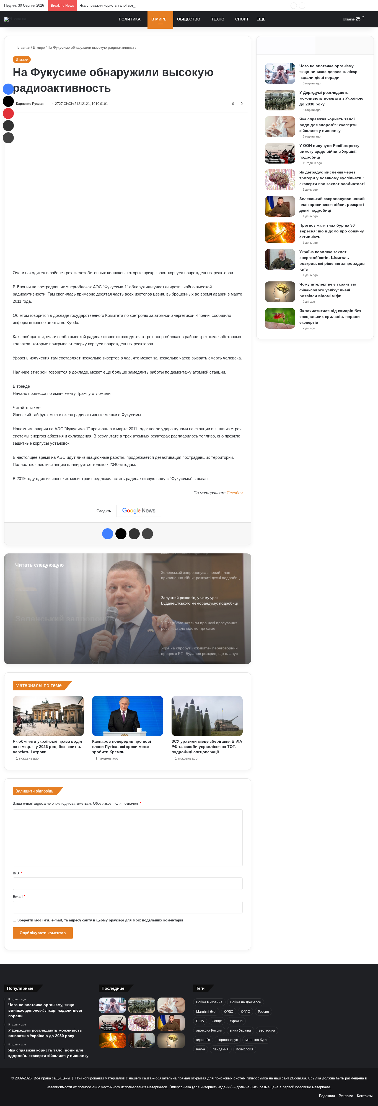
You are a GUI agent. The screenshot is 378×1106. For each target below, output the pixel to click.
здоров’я (203, 1040)
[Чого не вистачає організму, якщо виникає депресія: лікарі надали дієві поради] (280, 73)
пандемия (221, 1049)
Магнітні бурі (206, 1012)
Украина (236, 1021)
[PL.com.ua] (15, 19)
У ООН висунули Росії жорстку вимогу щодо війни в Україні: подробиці (329, 151)
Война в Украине (209, 1002)
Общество (188, 19)
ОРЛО (245, 1012)
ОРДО (228, 1012)
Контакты (364, 1096)
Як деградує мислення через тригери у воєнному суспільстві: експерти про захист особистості (332, 178)
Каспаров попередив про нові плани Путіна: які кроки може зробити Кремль (121, 746)
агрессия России (209, 1030)
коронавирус (228, 1040)
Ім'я (17, 873)
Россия (263, 1012)
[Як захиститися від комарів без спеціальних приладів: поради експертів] (280, 318)
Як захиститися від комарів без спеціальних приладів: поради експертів (330, 317)
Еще (261, 19)
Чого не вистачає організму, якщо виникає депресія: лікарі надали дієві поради (329, 72)
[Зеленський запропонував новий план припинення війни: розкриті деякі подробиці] (280, 206)
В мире (158, 19)
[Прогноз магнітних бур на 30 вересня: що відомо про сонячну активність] (280, 232)
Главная (22, 47)
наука (200, 1049)
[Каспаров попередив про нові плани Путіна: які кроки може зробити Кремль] (127, 716)
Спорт (242, 19)
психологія (244, 1049)
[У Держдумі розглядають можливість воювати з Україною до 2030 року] (280, 100)
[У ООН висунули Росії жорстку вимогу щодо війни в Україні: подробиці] (280, 153)
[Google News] (138, 511)
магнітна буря (256, 1040)
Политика (130, 19)
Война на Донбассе (245, 1002)
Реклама (346, 1096)
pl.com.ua (298, 1078)
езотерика (267, 1030)
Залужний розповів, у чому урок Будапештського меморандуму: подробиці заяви (81, 611)
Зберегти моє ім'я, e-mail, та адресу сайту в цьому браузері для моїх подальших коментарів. (101, 920)
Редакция (327, 1096)
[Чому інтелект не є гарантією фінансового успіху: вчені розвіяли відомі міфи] (280, 291)
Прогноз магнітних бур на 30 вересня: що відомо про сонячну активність (331, 231)
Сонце (217, 1021)
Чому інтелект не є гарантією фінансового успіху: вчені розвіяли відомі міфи (327, 290)
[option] (127, 608)
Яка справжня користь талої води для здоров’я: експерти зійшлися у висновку (145, 5)
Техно (217, 19)
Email (19, 897)
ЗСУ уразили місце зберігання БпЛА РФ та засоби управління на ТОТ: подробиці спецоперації (207, 746)
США (200, 1021)
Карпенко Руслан (30, 104)
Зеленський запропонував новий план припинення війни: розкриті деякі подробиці (332, 204)
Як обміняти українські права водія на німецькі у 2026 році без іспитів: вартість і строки (47, 746)
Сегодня (235, 492)
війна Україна (240, 1030)
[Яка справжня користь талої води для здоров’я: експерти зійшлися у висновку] (280, 126)
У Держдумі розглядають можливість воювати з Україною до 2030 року (331, 98)
